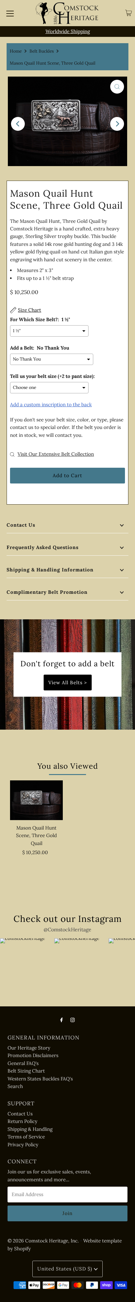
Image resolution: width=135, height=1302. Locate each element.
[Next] (117, 124)
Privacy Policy (23, 1145)
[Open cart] (128, 13)
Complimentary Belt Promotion (47, 592)
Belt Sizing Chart (26, 1071)
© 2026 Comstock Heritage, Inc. (43, 1241)
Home (16, 51)
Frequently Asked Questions (42, 547)
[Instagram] (72, 1019)
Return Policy (22, 1121)
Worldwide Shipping (68, 31)
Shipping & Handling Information (50, 570)
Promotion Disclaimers (33, 1055)
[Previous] (18, 124)
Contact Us (21, 525)
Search (15, 1086)
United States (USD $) (65, 1269)
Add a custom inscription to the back (51, 405)
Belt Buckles (42, 51)
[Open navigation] (10, 13)
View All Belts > (67, 682)
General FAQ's (23, 1063)
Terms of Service (26, 1137)
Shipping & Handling (30, 1129)
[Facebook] (61, 1019)
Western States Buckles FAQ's (40, 1079)
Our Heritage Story (29, 1048)
